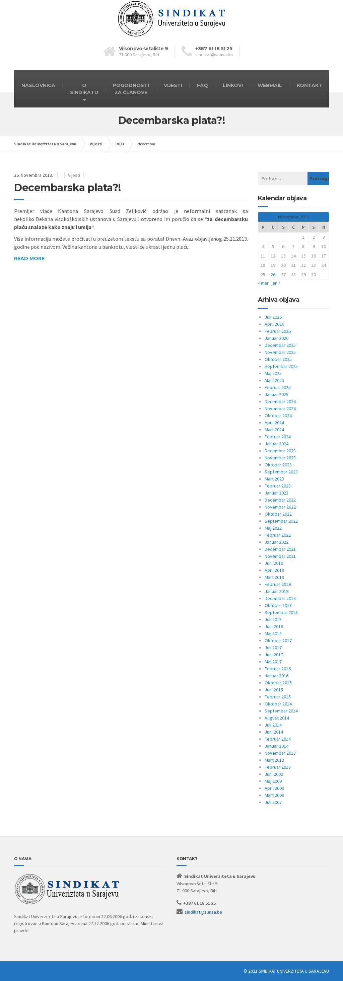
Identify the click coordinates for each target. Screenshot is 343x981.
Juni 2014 (274, 732)
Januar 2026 (276, 338)
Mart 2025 (274, 380)
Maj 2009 (273, 781)
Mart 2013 (274, 760)
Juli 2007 (273, 802)
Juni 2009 (274, 774)
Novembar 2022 (280, 507)
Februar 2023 (278, 486)
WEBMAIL (270, 85)
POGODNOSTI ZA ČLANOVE (131, 88)
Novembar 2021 (280, 556)
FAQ (202, 85)
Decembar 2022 (280, 500)
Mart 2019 (274, 577)
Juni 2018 (274, 626)
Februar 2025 (278, 387)
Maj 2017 (273, 662)
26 (273, 275)
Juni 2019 (274, 563)
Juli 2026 (273, 317)
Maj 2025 (273, 373)
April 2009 (274, 788)
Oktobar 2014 (278, 704)
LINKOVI (233, 85)
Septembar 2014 (281, 711)
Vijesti (74, 175)
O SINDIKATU (84, 88)
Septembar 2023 (281, 472)
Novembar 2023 (280, 458)
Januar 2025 (276, 394)
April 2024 (274, 423)
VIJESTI (173, 85)
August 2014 (277, 718)
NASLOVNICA (38, 85)
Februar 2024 (278, 437)
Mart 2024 (274, 430)
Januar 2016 (276, 676)
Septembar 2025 (281, 366)
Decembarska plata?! (67, 187)
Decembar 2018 (280, 598)
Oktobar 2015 (278, 683)
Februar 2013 (278, 767)
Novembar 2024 (280, 408)
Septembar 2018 (281, 612)
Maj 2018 (273, 633)
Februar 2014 (278, 739)
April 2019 (274, 570)
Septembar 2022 (281, 521)
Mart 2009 (274, 795)
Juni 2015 (274, 690)
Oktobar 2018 (278, 605)
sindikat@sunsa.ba (203, 912)
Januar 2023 (276, 493)
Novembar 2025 (280, 352)
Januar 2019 (276, 591)
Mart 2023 (274, 479)
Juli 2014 (273, 725)
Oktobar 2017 (278, 640)
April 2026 (274, 324)
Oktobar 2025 (278, 359)
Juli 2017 (273, 648)
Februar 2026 (278, 331)
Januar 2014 (276, 746)
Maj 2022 (273, 528)
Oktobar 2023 (278, 465)
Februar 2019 (278, 584)
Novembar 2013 (280, 753)
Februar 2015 (278, 697)
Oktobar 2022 (278, 514)
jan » (276, 283)
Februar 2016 (278, 669)
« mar (263, 283)
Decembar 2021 (280, 549)
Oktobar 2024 (278, 415)
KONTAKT (309, 85)
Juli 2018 (273, 619)
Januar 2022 (276, 542)
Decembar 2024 (280, 401)
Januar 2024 (276, 444)
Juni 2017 (274, 655)
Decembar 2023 (280, 451)
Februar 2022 (278, 535)
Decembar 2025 (280, 345)
